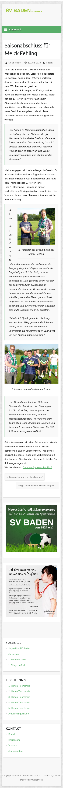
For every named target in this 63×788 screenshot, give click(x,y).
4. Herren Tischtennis (19, 702)
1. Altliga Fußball (16, 665)
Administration (15, 751)
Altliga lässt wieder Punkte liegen (37, 485)
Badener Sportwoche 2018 (37, 467)
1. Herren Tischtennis (19, 686)
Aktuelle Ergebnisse (18, 713)
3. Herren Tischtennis (19, 697)
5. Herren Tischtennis (19, 708)
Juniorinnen (14, 654)
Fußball (50, 63)
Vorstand (12, 745)
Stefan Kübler (14, 63)
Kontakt (12, 734)
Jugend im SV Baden (19, 648)
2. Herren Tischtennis (19, 691)
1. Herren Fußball (17, 659)
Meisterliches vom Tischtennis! (24, 477)
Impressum (14, 740)
